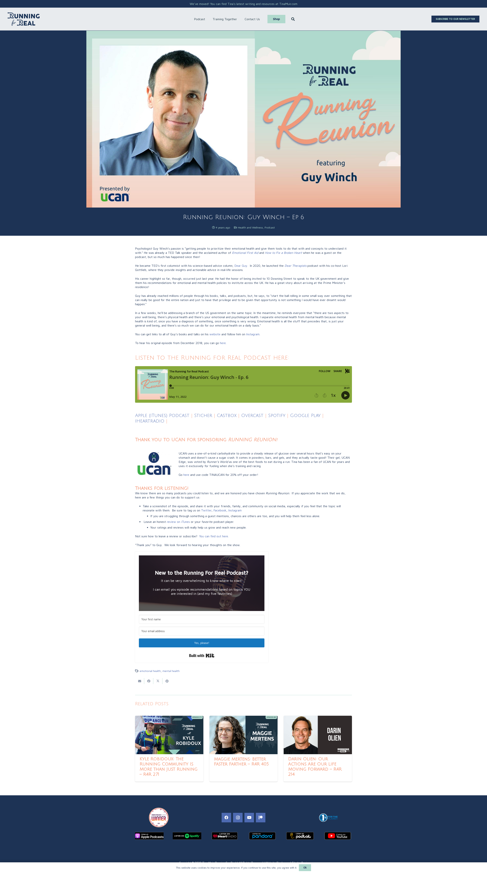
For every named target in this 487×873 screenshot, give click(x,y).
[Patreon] (260, 817)
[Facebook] (226, 817)
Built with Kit (201, 655)
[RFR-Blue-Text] (24, 19)
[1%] (328, 817)
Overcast (252, 415)
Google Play (305, 415)
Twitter (206, 510)
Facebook (219, 510)
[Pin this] (167, 681)
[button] (207, 19)
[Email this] (139, 681)
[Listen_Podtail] (300, 836)
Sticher (202, 415)
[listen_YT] (337, 836)
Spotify (276, 415)
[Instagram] (238, 817)
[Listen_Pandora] (262, 836)
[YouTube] (249, 817)
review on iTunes (178, 521)
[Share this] (148, 681)
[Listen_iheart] (224, 836)
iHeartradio (149, 421)
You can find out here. (214, 536)
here (186, 474)
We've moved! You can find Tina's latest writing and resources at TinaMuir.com (243, 4)
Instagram (235, 510)
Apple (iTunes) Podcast (162, 415)
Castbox (226, 415)
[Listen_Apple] (149, 836)
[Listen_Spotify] (187, 836)
